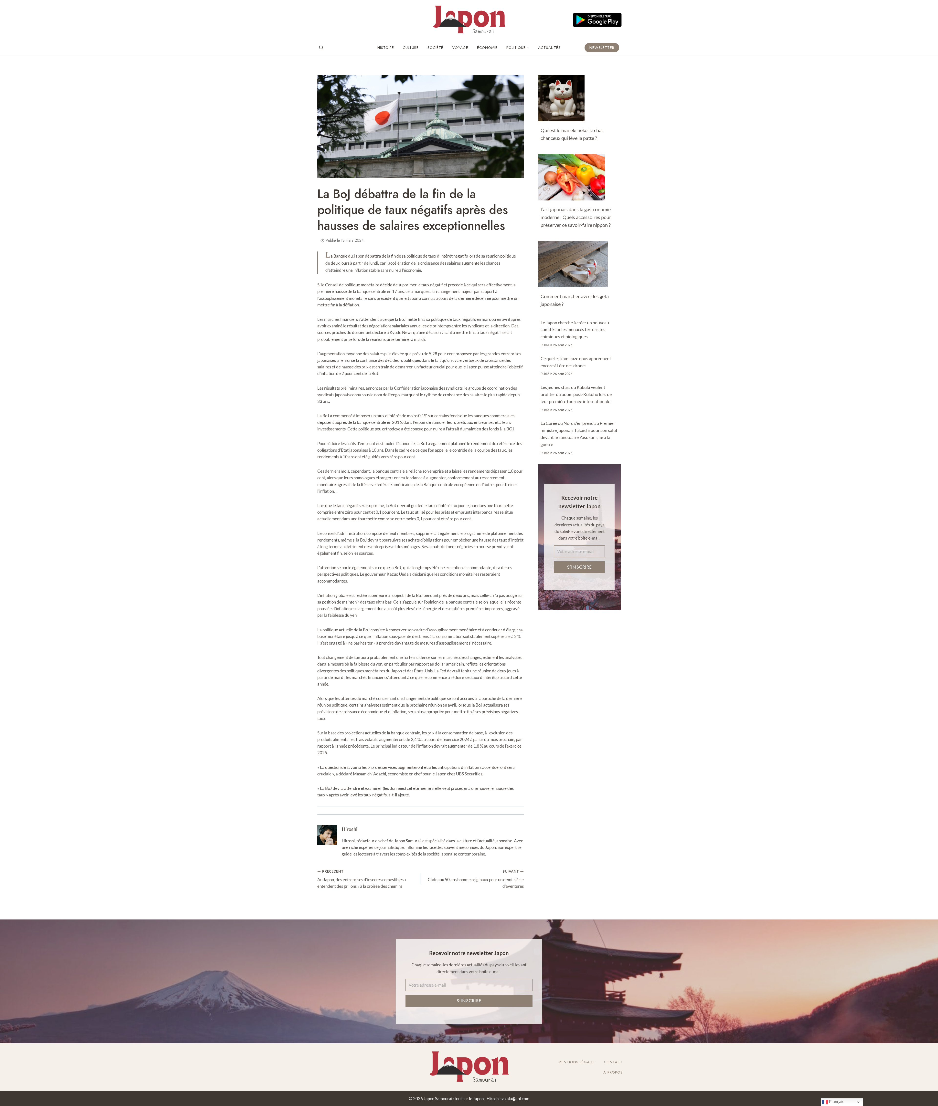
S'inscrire (579, 567)
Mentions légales (577, 1062)
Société (435, 47)
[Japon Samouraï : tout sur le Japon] (469, 20)
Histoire (385, 47)
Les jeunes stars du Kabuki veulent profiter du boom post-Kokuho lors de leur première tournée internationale (576, 394)
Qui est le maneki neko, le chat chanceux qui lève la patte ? (572, 134)
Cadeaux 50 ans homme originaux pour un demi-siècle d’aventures (475, 879)
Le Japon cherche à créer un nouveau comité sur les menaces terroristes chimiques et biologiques (575, 329)
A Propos (613, 1072)
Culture (411, 47)
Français (836, 1102)
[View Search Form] (321, 47)
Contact (613, 1062)
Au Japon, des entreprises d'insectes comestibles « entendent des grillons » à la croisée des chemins (361, 879)
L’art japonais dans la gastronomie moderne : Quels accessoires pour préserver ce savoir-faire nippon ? (576, 217)
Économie (487, 47)
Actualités (549, 47)
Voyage (460, 47)
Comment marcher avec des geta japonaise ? (575, 300)
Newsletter (601, 47)
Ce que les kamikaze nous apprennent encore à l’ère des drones (576, 362)
